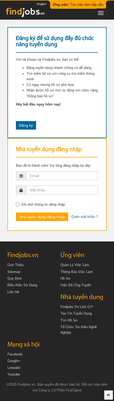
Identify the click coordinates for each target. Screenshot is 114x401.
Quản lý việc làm (74, 265)
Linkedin (13, 368)
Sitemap (13, 272)
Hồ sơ (65, 278)
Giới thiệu (15, 265)
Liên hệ (13, 292)
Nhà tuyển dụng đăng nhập (42, 217)
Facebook (15, 354)
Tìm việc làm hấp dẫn (78, 5)
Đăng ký (26, 125)
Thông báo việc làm (76, 272)
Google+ (13, 361)
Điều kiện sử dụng (22, 285)
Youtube (13, 374)
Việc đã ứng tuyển (75, 285)
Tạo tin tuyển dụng (76, 313)
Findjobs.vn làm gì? (76, 307)
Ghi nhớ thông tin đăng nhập (43, 204)
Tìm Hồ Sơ (69, 320)
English (41, 4)
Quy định (14, 278)
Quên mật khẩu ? (84, 217)
